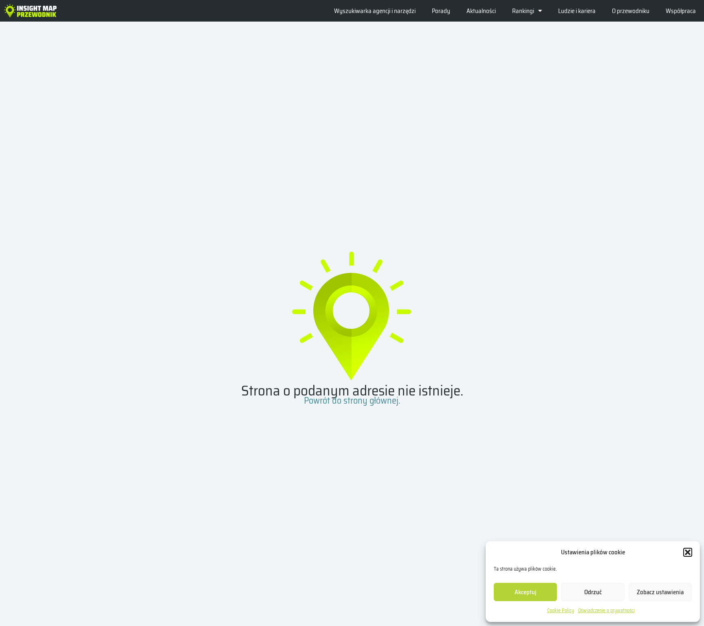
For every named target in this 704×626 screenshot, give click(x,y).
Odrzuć (593, 592)
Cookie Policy (560, 610)
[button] (688, 552)
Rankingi (523, 11)
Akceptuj (526, 592)
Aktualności (481, 11)
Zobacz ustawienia (660, 592)
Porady (441, 11)
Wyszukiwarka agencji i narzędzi (375, 11)
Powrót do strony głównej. (352, 400)
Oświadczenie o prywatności (606, 610)
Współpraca (681, 11)
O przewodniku (630, 11)
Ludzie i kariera (577, 11)
